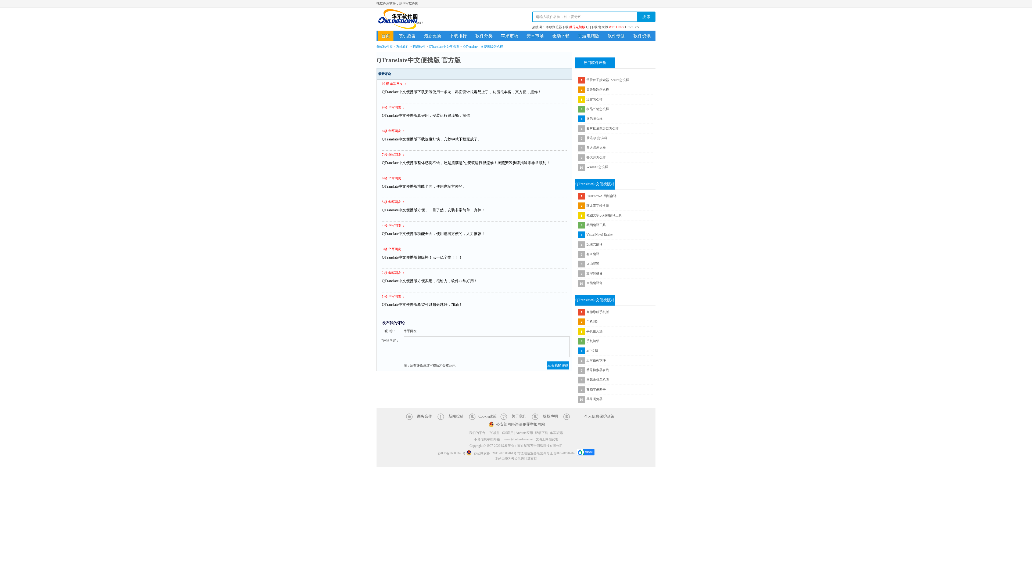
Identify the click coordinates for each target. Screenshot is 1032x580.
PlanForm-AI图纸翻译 (601, 196)
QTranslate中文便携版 (444, 47)
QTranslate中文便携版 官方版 (419, 60)
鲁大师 (603, 27)
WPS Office (616, 27)
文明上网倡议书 (547, 439)
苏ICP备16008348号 (451, 453)
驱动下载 (560, 36)
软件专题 (616, 36)
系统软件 (402, 47)
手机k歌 (592, 322)
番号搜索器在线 (597, 370)
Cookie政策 (487, 416)
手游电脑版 (588, 36)
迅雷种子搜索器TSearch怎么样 (607, 80)
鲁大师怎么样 (596, 148)
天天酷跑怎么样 (597, 90)
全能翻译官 (594, 283)
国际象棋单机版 (597, 380)
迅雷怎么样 (594, 99)
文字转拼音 (594, 273)
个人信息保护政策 (599, 416)
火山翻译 (592, 264)
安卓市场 (535, 36)
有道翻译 (592, 254)
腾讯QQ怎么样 (596, 138)
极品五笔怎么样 (597, 109)
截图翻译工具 (596, 225)
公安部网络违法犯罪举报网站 (520, 424)
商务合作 (424, 416)
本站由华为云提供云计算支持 (516, 459)
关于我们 (518, 416)
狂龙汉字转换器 (597, 206)
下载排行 (458, 36)
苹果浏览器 (594, 399)
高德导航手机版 (597, 312)
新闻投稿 (456, 416)
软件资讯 (642, 36)
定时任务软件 (596, 360)
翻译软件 (419, 47)
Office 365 (632, 27)
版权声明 (550, 416)
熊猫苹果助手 (596, 389)
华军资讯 (556, 433)
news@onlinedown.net (518, 439)
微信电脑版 (577, 27)
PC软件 (494, 433)
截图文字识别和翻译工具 (604, 215)
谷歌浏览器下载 (557, 27)
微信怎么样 (594, 119)
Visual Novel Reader (599, 235)
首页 (385, 36)
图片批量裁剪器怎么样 (602, 128)
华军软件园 (401, 19)
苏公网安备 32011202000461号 (495, 453)
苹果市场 (509, 36)
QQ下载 (591, 27)
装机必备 (407, 36)
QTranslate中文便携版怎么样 (483, 47)
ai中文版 (592, 351)
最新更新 (432, 36)
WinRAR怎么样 (597, 167)
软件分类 (484, 36)
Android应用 (524, 433)
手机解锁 (592, 341)
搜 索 (646, 17)
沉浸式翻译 (594, 244)
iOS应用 (508, 433)
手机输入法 (594, 331)
